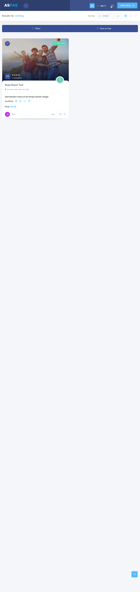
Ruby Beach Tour (14, 85)
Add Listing (125, 5)
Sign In (103, 6)
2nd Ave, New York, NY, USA (18, 89)
